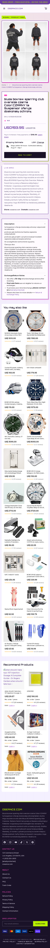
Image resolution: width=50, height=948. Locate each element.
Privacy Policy (7, 900)
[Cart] (45, 8)
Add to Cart (25, 155)
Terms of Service (8, 903)
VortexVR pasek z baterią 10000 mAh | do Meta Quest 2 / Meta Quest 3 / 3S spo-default (14, 369)
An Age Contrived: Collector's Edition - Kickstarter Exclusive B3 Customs (35, 733)
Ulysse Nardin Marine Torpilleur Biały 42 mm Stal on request (36, 507)
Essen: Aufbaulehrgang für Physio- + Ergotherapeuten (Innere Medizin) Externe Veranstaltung (36, 774)
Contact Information (10, 911)
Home (4, 85)
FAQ (4, 882)
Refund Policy (7, 896)
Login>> (12, 705)
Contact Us (6, 878)
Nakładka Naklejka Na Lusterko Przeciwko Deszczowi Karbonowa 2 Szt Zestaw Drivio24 (13, 541)
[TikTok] (21, 842)
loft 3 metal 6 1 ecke (12, 575)
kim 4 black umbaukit (34, 367)
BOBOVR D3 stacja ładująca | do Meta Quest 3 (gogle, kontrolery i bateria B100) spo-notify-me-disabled (36, 472)
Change (40, 142)
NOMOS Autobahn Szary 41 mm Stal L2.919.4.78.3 (13, 334)
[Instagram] (10, 842)
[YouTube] (15, 842)
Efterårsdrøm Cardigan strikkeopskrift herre (13, 774)
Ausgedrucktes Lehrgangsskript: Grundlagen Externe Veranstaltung (12, 733)
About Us (6, 874)
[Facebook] (4, 842)
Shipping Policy (8, 907)
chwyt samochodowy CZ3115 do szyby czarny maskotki (35, 541)
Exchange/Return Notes (14, 275)
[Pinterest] (32, 842)
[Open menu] (4, 8)
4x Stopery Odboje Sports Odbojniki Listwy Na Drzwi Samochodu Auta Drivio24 (13, 645)
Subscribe (40, 924)
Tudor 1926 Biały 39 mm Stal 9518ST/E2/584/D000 (36, 334)
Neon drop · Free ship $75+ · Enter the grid (25, 2)
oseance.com (15, 8)
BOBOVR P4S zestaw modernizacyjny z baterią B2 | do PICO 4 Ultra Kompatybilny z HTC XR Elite (13, 403)
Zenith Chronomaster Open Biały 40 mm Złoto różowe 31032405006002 (35, 438)
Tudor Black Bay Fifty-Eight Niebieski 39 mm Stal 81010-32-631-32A (36, 403)
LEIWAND (30, 691)
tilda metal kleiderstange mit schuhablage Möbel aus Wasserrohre (13, 472)
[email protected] (17, 290)
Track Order (6, 885)
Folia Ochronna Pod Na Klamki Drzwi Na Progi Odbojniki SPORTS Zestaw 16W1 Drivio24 (36, 610)
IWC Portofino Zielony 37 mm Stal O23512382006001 (13, 438)
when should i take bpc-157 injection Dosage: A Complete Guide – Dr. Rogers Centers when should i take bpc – (13, 692)
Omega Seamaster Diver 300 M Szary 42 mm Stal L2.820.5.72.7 (13, 507)
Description (9, 224)
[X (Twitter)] (27, 842)
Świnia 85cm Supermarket (14, 609)
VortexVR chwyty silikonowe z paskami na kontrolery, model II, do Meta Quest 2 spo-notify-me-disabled (36, 645)
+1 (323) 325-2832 (9, 858)
